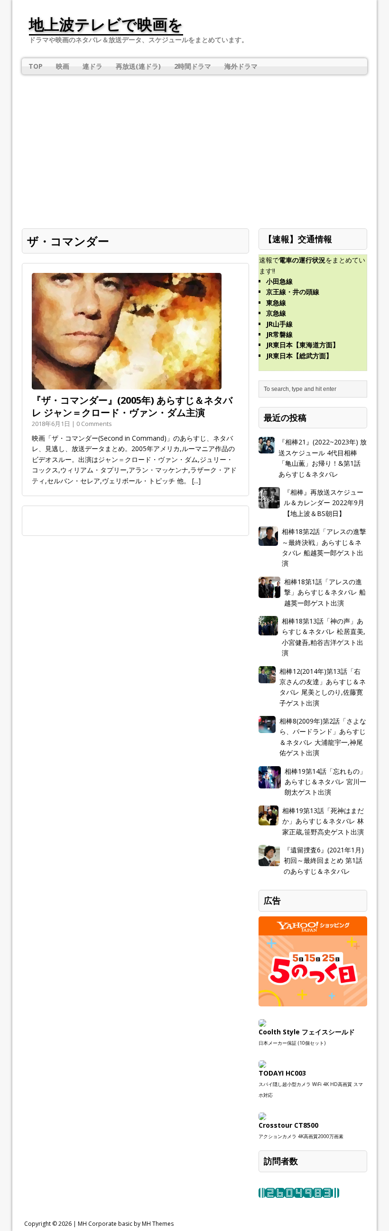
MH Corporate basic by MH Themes (126, 1224)
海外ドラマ (241, 66)
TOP (35, 66)
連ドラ (92, 66)
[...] (196, 480)
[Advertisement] (194, 145)
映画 (62, 66)
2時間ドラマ (192, 66)
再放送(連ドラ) (138, 66)
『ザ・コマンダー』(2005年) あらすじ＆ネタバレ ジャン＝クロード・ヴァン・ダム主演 (132, 406)
